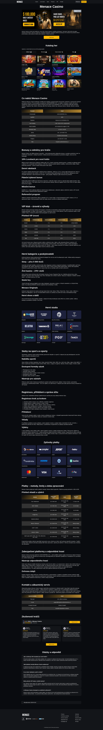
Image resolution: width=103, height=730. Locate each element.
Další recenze (51, 644)
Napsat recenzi (75, 622)
